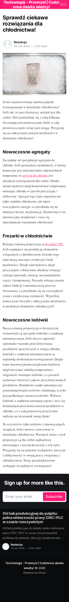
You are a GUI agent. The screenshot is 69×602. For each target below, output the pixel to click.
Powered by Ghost (34, 572)
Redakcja (20, 42)
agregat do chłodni (35, 175)
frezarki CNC (54, 244)
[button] (63, 4)
